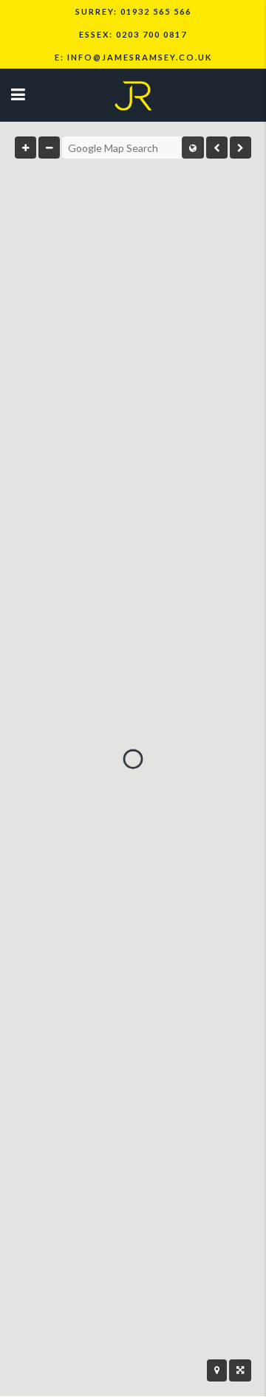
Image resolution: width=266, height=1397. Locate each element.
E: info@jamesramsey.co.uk (133, 57)
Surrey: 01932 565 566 (133, 11)
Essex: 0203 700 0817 (133, 34)
